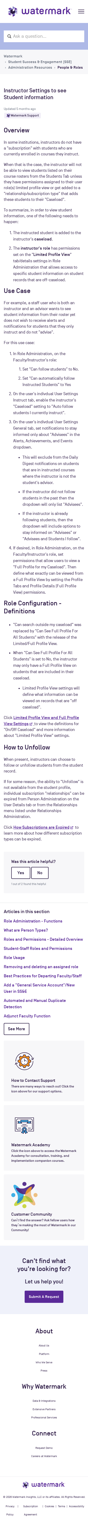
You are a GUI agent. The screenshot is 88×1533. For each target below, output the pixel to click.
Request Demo (44, 1448)
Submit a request (44, 1296)
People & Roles (70, 67)
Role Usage (14, 957)
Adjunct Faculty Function (27, 1016)
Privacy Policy (10, 1510)
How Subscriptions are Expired (41, 827)
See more (16, 1028)
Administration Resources (30, 67)
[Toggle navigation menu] (81, 11)
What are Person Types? (26, 930)
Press (44, 1370)
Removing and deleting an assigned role (41, 966)
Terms (61, 1506)
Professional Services (44, 1417)
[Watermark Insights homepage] (44, 1485)
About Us (44, 1345)
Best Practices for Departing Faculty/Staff (43, 975)
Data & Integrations (44, 1400)
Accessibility (76, 1506)
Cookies (49, 1506)
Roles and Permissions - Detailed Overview (43, 939)
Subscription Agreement (30, 1510)
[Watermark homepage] (40, 11)
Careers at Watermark (44, 1456)
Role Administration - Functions (33, 921)
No (39, 872)
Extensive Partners (44, 1409)
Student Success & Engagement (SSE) (40, 62)
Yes (20, 872)
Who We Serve (44, 1362)
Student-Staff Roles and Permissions (38, 948)
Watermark (13, 56)
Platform (44, 1354)
